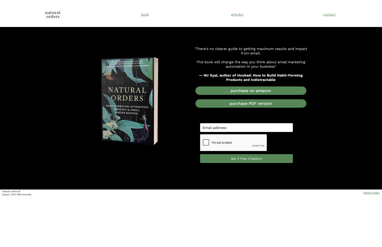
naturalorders (52, 14)
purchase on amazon (251, 90)
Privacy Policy (371, 192)
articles (237, 14)
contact (329, 14)
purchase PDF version (251, 103)
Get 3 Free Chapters (246, 158)
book (145, 14)
